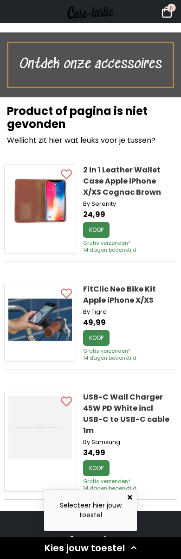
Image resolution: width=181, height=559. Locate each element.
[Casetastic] (90, 28)
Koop (96, 230)
